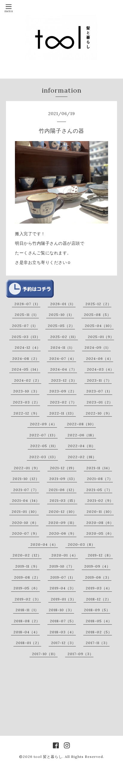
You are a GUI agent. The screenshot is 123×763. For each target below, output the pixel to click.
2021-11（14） (99, 468)
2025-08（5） (97, 314)
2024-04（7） (63, 369)
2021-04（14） (26, 500)
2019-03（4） (99, 588)
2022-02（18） (82, 457)
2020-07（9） (25, 533)
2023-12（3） (64, 380)
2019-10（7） (61, 566)
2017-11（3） (98, 642)
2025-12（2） (98, 304)
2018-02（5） (99, 632)
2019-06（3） (98, 577)
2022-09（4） (43, 424)
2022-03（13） (43, 457)
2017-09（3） (80, 654)
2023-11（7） (99, 380)
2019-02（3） (28, 599)
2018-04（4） (26, 632)
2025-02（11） (64, 336)
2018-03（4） (63, 632)
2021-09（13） (63, 478)
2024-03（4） (100, 369)
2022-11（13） (62, 413)
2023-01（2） (100, 402)
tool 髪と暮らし (48, 756)
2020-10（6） (25, 522)
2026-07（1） (27, 304)
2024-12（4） (28, 347)
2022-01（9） (27, 468)
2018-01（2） (28, 642)
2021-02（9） (100, 500)
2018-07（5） (63, 621)
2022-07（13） (43, 435)
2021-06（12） (62, 489)
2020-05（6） (100, 533)
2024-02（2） (27, 380)
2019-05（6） (26, 588)
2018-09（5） (97, 610)
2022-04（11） (82, 446)
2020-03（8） (81, 544)
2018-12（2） (98, 599)
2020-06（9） (62, 533)
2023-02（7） (63, 402)
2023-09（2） (62, 391)
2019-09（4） (97, 566)
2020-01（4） (64, 555)
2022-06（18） (81, 435)
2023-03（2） (26, 402)
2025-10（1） (61, 314)
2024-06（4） (99, 358)
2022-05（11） (44, 446)
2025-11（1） (27, 314)
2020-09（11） (62, 522)
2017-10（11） (45, 654)
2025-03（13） (26, 336)
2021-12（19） (63, 468)
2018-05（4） (99, 621)
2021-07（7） (26, 489)
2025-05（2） (61, 325)
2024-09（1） (97, 347)
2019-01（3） (63, 599)
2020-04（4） (44, 544)
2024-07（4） (62, 358)
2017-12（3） (63, 642)
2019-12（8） (100, 555)
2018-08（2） (27, 621)
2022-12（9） (26, 413)
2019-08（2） (27, 577)
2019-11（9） (27, 566)
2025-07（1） (25, 325)
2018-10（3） (61, 610)
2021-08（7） (100, 478)
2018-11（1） (27, 610)
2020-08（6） (100, 522)
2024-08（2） (25, 358)
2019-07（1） (62, 577)
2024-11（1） (62, 347)
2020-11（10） (100, 511)
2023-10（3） (26, 391)
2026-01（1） (63, 304)
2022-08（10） (81, 424)
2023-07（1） (99, 391)
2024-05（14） (26, 369)
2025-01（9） (101, 336)
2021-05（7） (99, 489)
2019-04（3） (63, 588)
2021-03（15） (63, 500)
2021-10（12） (26, 478)
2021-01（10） (25, 511)
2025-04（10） (99, 325)
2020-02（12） (27, 555)
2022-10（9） (99, 413)
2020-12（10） (63, 511)
